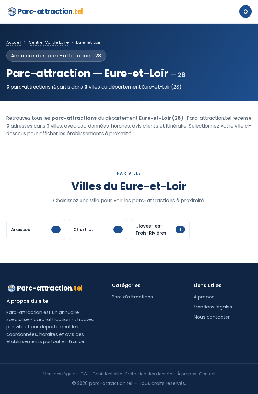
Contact (207, 374)
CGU (85, 374)
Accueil (13, 42)
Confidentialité (107, 374)
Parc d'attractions (132, 297)
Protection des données (150, 374)
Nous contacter (212, 317)
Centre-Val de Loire (49, 42)
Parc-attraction (50, 11)
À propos (204, 297)
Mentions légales (213, 307)
